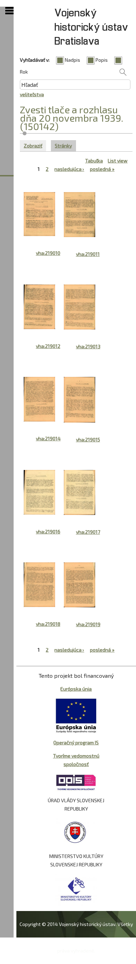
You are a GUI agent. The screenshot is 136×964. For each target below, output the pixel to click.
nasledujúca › (69, 169)
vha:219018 (48, 624)
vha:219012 (48, 346)
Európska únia (76, 689)
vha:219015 (88, 439)
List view (118, 161)
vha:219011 (88, 254)
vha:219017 (88, 532)
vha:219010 (48, 253)
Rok (24, 72)
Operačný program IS (76, 742)
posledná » (102, 169)
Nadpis (72, 60)
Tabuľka (94, 161)
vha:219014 (48, 438)
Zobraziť (33, 146)
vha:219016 (48, 531)
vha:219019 (88, 624)
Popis (102, 60)
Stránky (65, 146)
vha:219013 (88, 346)
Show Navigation (9, 11)
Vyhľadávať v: (35, 60)
